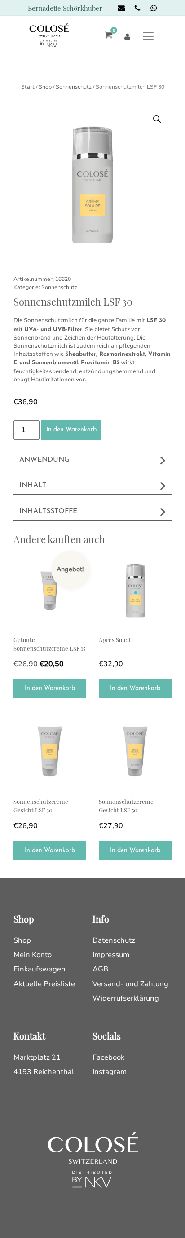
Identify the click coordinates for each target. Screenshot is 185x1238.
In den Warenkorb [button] (50, 688)
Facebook (108, 1057)
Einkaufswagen (39, 969)
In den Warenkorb (71, 430)
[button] (157, 119)
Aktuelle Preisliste (44, 984)
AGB (100, 969)
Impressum (110, 955)
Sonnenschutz (74, 87)
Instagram (109, 1072)
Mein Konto (32, 955)
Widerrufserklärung (125, 998)
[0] (106, 36)
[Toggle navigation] (148, 36)
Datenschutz (113, 940)
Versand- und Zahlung (130, 984)
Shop (45, 87)
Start (28, 87)
